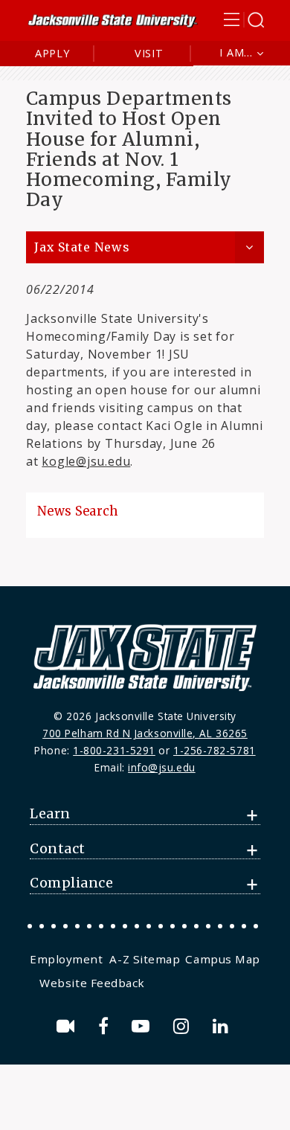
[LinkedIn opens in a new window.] (223, 1026)
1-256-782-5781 (214, 750)
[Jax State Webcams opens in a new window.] (68, 1026)
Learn (50, 814)
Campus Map (222, 958)
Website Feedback (92, 982)
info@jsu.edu (162, 767)
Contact (58, 849)
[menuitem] (68, 959)
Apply (52, 53)
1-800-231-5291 (114, 750)
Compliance (71, 883)
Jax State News (81, 247)
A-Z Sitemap (144, 958)
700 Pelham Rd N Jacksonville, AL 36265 (145, 733)
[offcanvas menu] (244, 20)
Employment (66, 958)
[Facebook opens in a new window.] (106, 1026)
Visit (149, 53)
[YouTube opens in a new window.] (143, 1026)
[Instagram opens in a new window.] (184, 1026)
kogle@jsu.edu (86, 461)
